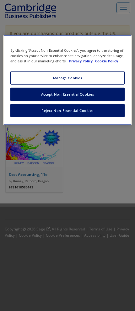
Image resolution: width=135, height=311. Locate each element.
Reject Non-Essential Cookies (67, 110)
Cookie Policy (106, 61)
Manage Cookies (67, 78)
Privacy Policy (81, 61)
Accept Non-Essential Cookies (67, 94)
